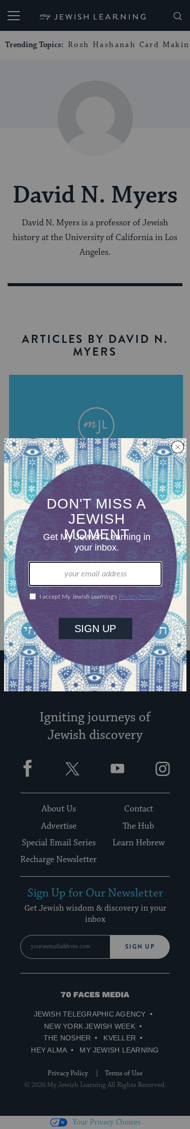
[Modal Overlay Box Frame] (95, 564)
